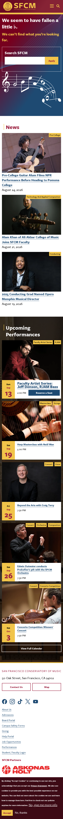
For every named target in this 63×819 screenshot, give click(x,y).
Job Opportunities (11, 741)
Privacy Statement (39, 785)
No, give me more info (43, 805)
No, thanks (21, 812)
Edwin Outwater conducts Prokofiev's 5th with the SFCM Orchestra (34, 569)
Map (46, 687)
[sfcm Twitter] (27, 701)
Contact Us (16, 687)
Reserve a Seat (44, 393)
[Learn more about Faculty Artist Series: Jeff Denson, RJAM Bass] (31, 360)
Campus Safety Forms (13, 725)
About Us (6, 709)
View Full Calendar (31, 648)
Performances (9, 747)
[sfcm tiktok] (20, 701)
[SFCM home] (19, 6)
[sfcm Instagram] (12, 701)
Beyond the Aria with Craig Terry (35, 505)
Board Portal (8, 720)
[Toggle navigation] (52, 6)
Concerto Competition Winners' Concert (35, 628)
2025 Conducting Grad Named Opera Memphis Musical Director (28, 296)
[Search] (58, 6)
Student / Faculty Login (14, 752)
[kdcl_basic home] (31, 670)
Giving (5, 731)
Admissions (8, 715)
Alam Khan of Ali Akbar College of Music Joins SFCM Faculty (30, 239)
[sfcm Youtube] (35, 701)
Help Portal (8, 736)
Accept (7, 813)
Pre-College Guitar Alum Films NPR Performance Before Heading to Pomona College (30, 180)
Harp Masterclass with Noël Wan (35, 444)
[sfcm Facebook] (4, 701)
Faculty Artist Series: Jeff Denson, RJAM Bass (37, 385)
